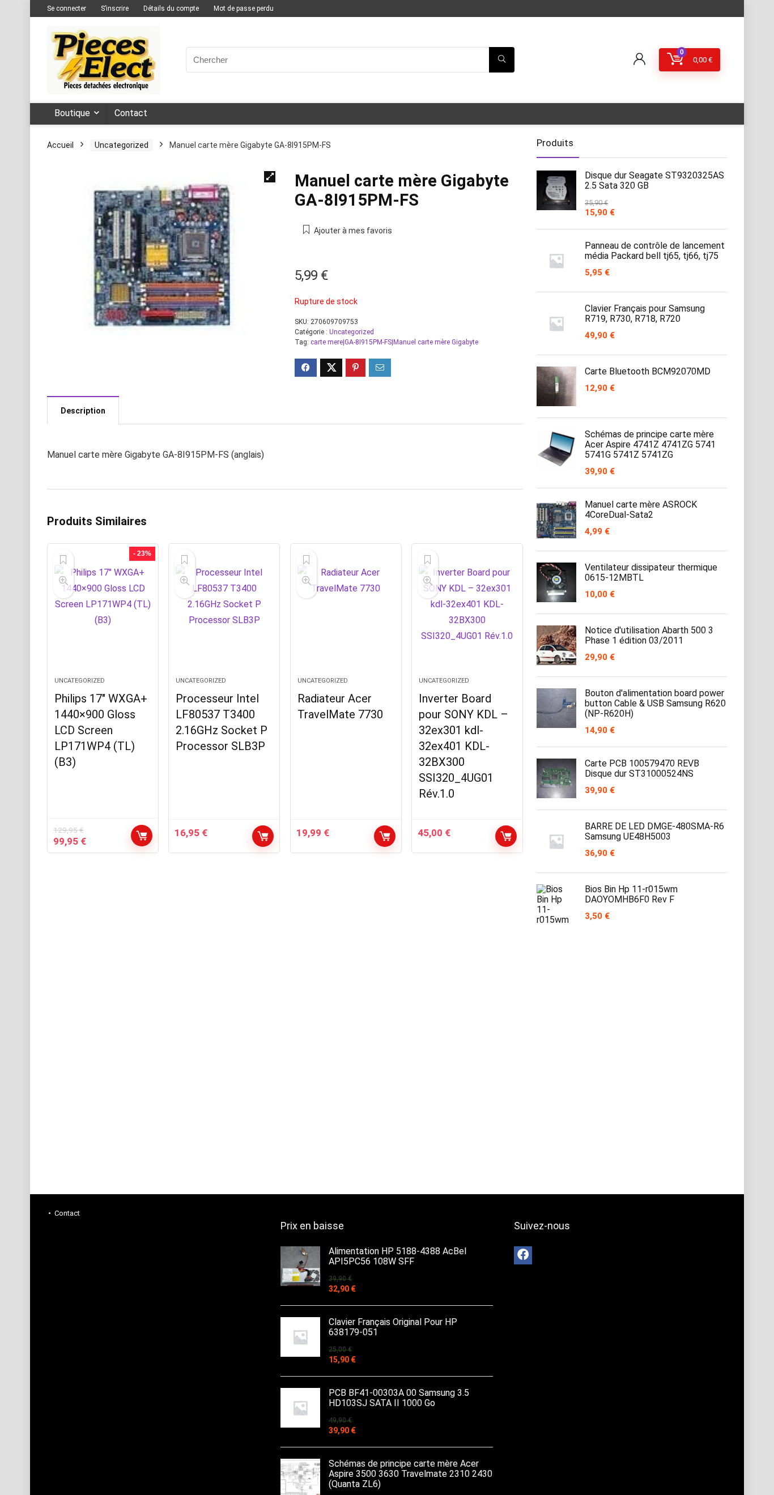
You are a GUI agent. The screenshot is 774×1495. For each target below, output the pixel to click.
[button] (269, 176)
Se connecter (66, 8)
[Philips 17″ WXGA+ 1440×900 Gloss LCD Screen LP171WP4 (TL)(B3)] (102, 616)
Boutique (72, 113)
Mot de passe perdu (244, 8)
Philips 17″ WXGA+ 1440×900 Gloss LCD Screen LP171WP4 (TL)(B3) (100, 730)
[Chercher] (501, 60)
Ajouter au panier (141, 835)
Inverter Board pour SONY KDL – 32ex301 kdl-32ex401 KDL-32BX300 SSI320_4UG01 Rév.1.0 (463, 746)
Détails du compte (171, 8)
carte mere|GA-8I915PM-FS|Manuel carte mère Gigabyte (394, 342)
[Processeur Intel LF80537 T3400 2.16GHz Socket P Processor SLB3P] (224, 616)
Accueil (60, 145)
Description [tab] (83, 410)
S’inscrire (115, 8)
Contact (130, 113)
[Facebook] (523, 1255)
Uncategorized (121, 145)
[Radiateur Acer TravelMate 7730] (345, 616)
